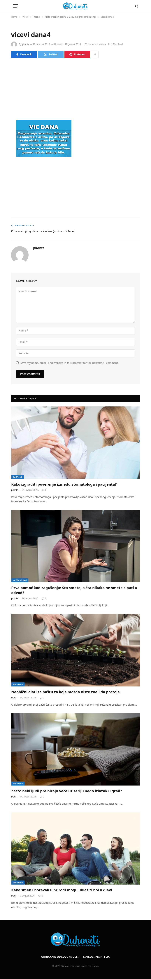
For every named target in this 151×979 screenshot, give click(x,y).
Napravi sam (20, 580)
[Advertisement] (75, 89)
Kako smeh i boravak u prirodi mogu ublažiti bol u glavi (61, 889)
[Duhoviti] (75, 6)
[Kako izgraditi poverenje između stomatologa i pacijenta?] (75, 442)
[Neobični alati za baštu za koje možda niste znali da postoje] (75, 650)
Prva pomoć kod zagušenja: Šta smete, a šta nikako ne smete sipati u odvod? (74, 590)
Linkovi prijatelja (96, 956)
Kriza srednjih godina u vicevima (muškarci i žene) (43, 231)
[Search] (136, 6)
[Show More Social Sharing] (95, 54)
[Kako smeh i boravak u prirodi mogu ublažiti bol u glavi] (75, 848)
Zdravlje (17, 476)
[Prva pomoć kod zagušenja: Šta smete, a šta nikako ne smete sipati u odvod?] (75, 546)
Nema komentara (97, 44)
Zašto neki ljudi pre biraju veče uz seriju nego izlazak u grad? (66, 790)
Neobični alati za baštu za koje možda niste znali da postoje (65, 691)
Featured (18, 684)
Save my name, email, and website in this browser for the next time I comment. (69, 363)
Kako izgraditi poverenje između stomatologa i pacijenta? (64, 484)
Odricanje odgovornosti (60, 956)
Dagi (13, 697)
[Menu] (15, 6)
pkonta (25, 44)
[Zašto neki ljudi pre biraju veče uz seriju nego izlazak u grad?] (75, 749)
